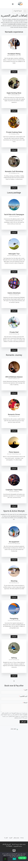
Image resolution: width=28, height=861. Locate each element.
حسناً (14, 858)
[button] (13, 4)
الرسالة (25, 702)
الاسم (25, 689)
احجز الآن (23, 721)
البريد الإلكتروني (23, 696)
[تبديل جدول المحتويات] (24, 11)
